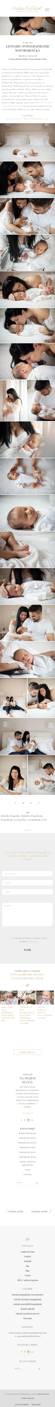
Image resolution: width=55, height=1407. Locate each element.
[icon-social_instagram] (29, 1120)
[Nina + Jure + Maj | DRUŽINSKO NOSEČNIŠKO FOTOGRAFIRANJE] (9, 998)
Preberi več (32, 941)
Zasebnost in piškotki (22, 1404)
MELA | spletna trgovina (27, 1280)
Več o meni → (27, 1113)
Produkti (27, 1261)
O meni (28, 1275)
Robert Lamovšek (28, 1398)
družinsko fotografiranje (32, 815)
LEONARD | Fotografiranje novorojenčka (27, 48)
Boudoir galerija (27, 1309)
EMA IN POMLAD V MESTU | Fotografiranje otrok (45, 1012)
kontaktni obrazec (33, 1336)
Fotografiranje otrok (37, 59)
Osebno (27, 1169)
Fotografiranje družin (18, 59)
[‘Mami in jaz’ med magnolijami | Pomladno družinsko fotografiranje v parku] (27, 998)
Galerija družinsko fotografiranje (27, 1299)
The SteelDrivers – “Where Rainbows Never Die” (27, 119)
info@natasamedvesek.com (35, 1333)
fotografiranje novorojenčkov (14, 819)
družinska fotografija (10, 815)
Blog (27, 1270)
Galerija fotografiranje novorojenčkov (27, 1294)
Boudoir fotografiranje (27, 1133)
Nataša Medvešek (43, 1394)
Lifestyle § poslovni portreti (27, 1313)
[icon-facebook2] (22, 1120)
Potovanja (28, 1174)
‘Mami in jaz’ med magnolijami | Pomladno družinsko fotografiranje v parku (27, 1015)
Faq (27, 1266)
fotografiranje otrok (37, 819)
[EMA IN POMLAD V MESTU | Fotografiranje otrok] (45, 998)
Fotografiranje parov (27, 1152)
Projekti (27, 1256)
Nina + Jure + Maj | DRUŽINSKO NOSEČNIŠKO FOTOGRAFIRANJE (8, 1014)
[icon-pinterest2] (25, 1120)
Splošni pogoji (36, 1404)
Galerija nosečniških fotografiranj (27, 1304)
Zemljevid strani (27, 1251)
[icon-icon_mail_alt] (33, 1120)
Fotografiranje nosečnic (27, 1142)
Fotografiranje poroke (27, 1157)
